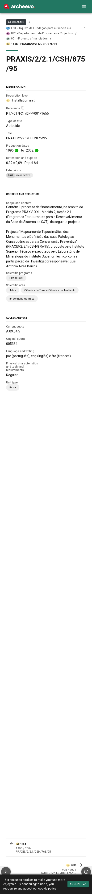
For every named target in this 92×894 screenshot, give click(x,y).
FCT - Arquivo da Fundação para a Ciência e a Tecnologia (41, 28)
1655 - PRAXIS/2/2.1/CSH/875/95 (34, 44)
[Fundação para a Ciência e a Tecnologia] (19, 7)
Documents (16, 21)
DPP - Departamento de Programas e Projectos (42, 33)
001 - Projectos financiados (29, 38)
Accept (75, 884)
